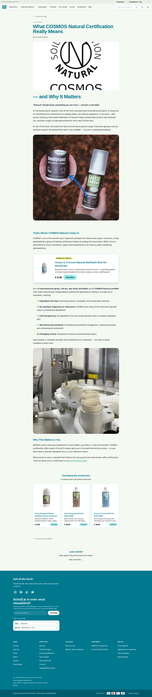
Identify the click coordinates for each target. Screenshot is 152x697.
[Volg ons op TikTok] (27, 592)
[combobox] (127, 7)
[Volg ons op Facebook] (21, 592)
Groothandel (81, 7)
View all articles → (76, 559)
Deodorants (13, 7)
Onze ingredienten (46, 653)
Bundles (53, 7)
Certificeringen (45, 649)
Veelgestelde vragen (47, 668)
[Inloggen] (142, 7)
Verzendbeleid (123, 653)
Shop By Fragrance (27, 7)
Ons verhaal (63, 7)
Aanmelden (54, 613)
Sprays (15, 646)
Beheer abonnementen (74, 649)
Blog (90, 7)
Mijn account (70, 646)
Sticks (15, 653)
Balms (15, 657)
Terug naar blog (41, 16)
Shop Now (70, 277)
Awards (42, 646)
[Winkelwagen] (148, 7)
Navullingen (42, 7)
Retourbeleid (123, 657)
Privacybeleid (123, 646)
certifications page (78, 460)
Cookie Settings (133, 693)
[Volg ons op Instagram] (15, 592)
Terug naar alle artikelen (44, 539)
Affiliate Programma (99, 646)
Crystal (16, 660)
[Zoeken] (136, 7)
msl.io (15, 685)
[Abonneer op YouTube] (33, 592)
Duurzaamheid (45, 660)
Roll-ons (16, 649)
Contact (72, 7)
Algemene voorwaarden (127, 649)
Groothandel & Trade (100, 649)
